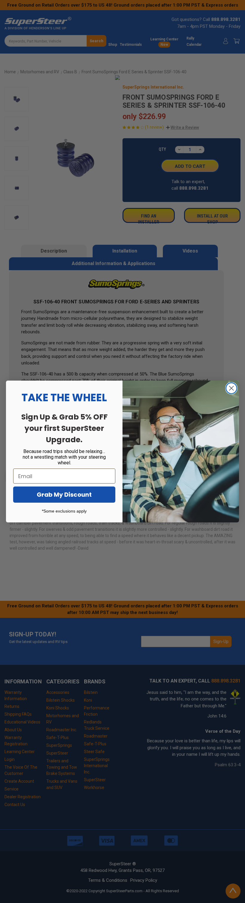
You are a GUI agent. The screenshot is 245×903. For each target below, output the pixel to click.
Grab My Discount (64, 494)
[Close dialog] (231, 388)
